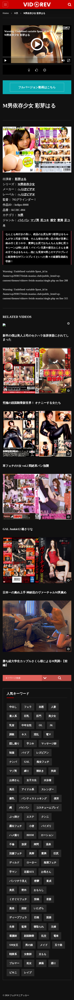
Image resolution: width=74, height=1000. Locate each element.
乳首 (11, 725)
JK (51, 725)
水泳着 (47, 780)
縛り (26, 771)
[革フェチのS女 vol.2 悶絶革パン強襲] (37, 434)
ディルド (14, 862)
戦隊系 (13, 954)
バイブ (25, 752)
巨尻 (56, 853)
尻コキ (44, 220)
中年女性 (27, 725)
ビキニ (13, 972)
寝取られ (39, 926)
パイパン (23, 220)
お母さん (46, 871)
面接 (48, 917)
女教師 (28, 954)
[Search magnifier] (59, 678)
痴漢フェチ (50, 862)
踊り (53, 963)
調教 (11, 734)
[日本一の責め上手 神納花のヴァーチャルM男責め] (37, 560)
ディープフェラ (18, 917)
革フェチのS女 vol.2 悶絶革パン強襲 (26, 465)
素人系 (13, 716)
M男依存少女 (26, 184)
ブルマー (14, 963)
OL (40, 725)
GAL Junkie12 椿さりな (18, 529)
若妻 (48, 899)
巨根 (36, 917)
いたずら (39, 908)
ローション (47, 835)
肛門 (38, 716)
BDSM (30, 835)
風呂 (11, 789)
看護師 (13, 936)
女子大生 (32, 780)
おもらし (39, 890)
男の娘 (29, 945)
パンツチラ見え (18, 881)
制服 (11, 752)
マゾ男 (35, 220)
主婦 (53, 926)
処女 (29, 963)
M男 (16, 13)
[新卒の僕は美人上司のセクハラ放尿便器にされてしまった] (37, 324)
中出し (13, 707)
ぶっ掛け (14, 816)
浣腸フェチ (15, 853)
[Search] (69, 4)
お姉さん (14, 780)
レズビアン (42, 752)
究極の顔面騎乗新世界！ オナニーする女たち (32, 402)
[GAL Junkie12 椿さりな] (37, 497)
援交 (53, 220)
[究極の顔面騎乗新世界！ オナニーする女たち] (37, 370)
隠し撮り (14, 743)
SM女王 (13, 945)
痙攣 (36, 881)
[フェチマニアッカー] (37, 4)
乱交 (43, 936)
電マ (48, 734)
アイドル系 (28, 789)
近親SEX (29, 871)
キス (24, 734)
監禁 (24, 926)
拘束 (53, 771)
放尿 (24, 844)
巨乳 (26, 716)
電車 (56, 936)
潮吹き (40, 771)
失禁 (11, 926)
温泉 (48, 844)
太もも (42, 954)
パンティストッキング (34, 798)
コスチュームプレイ (47, 807)
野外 (24, 890)
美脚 (31, 853)
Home (6, 13)
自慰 (41, 707)
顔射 (24, 908)
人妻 (53, 707)
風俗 (11, 908)
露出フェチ (15, 826)
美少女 (52, 716)
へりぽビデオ (26, 189)
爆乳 (11, 798)
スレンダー (47, 789)
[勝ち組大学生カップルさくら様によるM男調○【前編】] (37, 626)
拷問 (36, 844)
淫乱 (36, 734)
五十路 (58, 945)
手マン (13, 871)
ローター (32, 862)
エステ (30, 816)
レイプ (28, 972)
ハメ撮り (14, 835)
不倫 (11, 844)
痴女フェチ (43, 761)
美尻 (11, 890)
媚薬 (41, 963)
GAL (26, 761)
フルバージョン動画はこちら (37, 87)
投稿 (36, 899)
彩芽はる (20, 179)
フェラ (28, 707)
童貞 (48, 881)
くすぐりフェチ (18, 899)
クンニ (45, 816)
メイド (44, 945)
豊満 (60, 220)
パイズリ (46, 826)
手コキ (30, 743)
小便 (31, 826)
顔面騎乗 (29, 936)
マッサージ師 (48, 743)
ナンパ (13, 761)
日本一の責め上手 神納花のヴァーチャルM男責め (34, 592)
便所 (56, 798)
